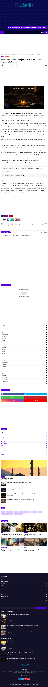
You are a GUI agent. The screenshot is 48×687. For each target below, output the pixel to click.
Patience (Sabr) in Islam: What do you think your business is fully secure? (34, 550)
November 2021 (24, 383)
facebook (13, 394)
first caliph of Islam (24, 129)
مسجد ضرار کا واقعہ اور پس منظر (7, 478)
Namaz (24, 445)
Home (2, 54)
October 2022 (24, 366)
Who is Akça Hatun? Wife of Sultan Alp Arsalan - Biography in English (20, 499)
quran (24, 447)
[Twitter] (11, 220)
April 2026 (24, 332)
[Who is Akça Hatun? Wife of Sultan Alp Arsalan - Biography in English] (3, 501)
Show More (45, 521)
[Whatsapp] (13, 220)
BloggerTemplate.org (34, 684)
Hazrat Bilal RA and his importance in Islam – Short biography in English (21, 493)
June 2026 (24, 327)
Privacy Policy (34, 683)
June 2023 (24, 351)
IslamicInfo (6, 54)
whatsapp (13, 397)
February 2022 (24, 377)
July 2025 (24, 340)
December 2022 (24, 362)
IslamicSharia (24, 443)
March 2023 (24, 355)
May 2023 (24, 353)
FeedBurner (26, 296)
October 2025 (24, 336)
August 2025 (24, 338)
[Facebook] (8, 220)
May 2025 (24, 345)
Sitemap (27, 683)
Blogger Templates (18, 684)
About (17, 683)
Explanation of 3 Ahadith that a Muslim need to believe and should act (20, 488)
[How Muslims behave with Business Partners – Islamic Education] (3, 484)
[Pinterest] (16, 220)
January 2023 (24, 360)
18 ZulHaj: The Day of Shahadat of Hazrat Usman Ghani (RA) (34, 535)
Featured (24, 439)
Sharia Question (17, 27)
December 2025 (24, 334)
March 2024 (24, 347)
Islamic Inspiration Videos (26, 27)
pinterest (36, 397)
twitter (36, 394)
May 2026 (24, 330)
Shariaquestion (24, 449)
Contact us (22, 683)
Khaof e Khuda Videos (36, 27)
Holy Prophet (24, 158)
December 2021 (24, 381)
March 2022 (24, 375)
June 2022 (24, 368)
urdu (24, 454)
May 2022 (24, 370)
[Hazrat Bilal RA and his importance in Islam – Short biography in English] (3, 495)
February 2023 (24, 358)
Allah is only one (24, 434)
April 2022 (24, 373)
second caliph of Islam (6, 154)
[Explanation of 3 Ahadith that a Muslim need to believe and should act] (3, 490)
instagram (44, 27)
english (3, 56)
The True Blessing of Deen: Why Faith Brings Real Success (11, 535)
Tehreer (24, 452)
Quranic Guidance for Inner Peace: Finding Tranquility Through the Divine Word (12, 550)
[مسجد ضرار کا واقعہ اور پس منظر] (24, 468)
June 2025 (24, 342)
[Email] (18, 220)
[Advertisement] (24, 17)
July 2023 (24, 349)
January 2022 (24, 379)
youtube (36, 400)
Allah (24, 432)
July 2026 (24, 325)
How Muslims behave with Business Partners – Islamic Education (19, 482)
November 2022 (24, 364)
